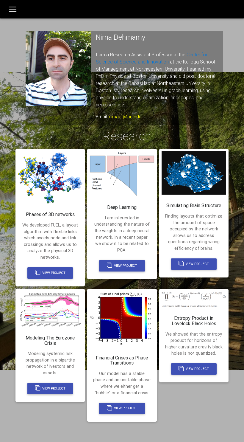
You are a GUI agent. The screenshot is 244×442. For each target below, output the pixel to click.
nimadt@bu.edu (125, 117)
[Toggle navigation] (13, 9)
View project (53, 273)
